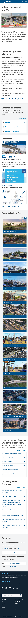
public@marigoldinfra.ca (15, 563)
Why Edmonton (6, 581)
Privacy (16, 603)
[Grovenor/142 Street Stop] (14, 359)
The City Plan (6, 574)
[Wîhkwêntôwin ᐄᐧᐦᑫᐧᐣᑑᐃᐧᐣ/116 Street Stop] (14, 416)
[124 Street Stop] (14, 431)
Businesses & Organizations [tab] (12, 127)
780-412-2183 (13, 566)
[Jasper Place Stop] (14, 331)
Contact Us (4, 599)
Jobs (2, 601)
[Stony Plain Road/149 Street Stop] (14, 345)
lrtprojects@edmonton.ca (15, 552)
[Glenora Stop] (14, 374)
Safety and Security (19, 599)
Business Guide (8, 185)
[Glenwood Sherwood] (14, 317)
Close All (24, 118)
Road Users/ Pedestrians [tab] (12, 131)
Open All (20, 118)
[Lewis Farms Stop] (14, 246)
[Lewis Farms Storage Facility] (14, 232)
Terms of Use (17, 601)
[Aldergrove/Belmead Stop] (14, 260)
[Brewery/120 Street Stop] (14, 402)
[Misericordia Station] (14, 288)
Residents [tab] (7, 122)
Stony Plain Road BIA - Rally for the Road (14, 99)
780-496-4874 (5, 548)
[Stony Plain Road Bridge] (14, 388)
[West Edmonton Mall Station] (14, 274)
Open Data (4, 604)
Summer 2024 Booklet (11, 157)
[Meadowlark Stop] (14, 303)
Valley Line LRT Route (10, 206)
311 (18, 548)
